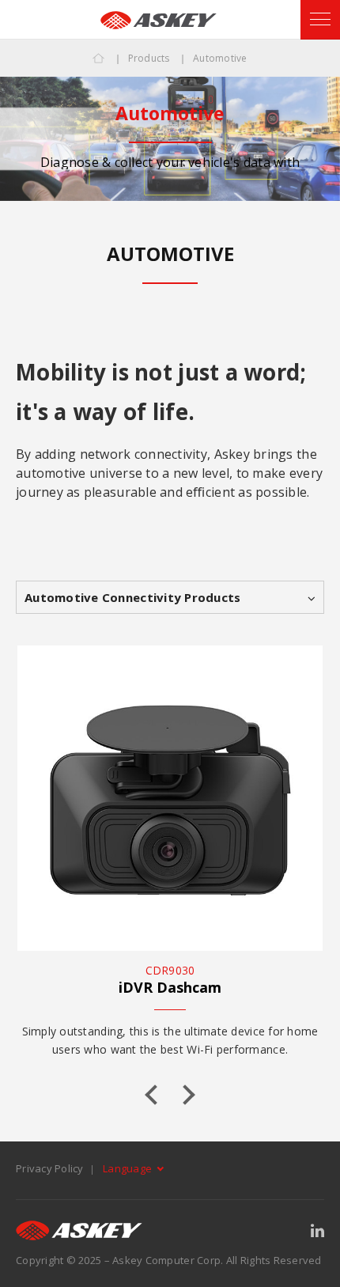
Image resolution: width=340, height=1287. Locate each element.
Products (149, 58)
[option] (170, 139)
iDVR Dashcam (170, 987)
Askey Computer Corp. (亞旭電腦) (158, 20)
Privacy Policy (50, 1168)
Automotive (220, 58)
